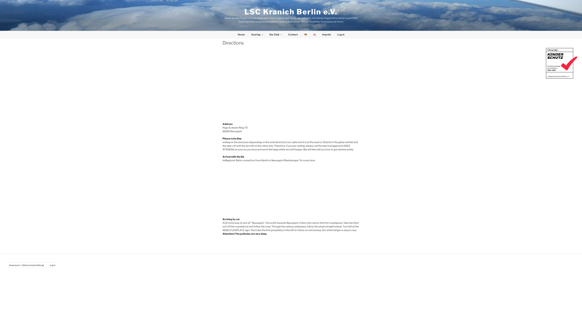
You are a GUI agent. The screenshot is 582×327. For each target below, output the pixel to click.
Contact (293, 34)
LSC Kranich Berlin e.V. (290, 11)
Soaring (255, 34)
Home (241, 34)
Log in (340, 34)
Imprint (326, 34)
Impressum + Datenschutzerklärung (26, 265)
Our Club (274, 34)
